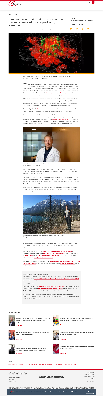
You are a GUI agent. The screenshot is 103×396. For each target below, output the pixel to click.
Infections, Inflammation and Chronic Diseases (20, 364)
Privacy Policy (11, 379)
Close (89, 392)
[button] (72, 28)
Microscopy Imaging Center (67, 263)
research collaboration (40, 364)
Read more (19, 325)
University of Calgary (52, 93)
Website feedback (12, 381)
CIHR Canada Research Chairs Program (48, 255)
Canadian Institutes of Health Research (54, 253)
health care (61, 364)
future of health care (70, 364)
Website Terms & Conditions (70, 392)
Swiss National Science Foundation (43, 258)
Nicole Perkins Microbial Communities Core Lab (62, 261)
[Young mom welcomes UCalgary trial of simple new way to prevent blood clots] (12, 335)
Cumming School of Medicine (60, 119)
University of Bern (65, 93)
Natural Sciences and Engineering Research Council (57, 251)
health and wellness (52, 364)
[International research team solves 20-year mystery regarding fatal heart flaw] (56, 335)
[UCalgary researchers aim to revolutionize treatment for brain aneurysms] (56, 349)
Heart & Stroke (29, 255)
